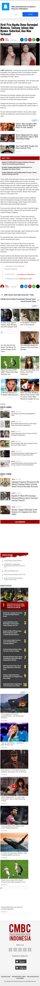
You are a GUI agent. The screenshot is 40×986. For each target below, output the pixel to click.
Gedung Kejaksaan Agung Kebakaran (13, 560)
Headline (7, 40)
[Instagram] (15, 949)
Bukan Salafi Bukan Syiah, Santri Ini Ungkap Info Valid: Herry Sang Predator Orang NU (24, 444)
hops (26, 262)
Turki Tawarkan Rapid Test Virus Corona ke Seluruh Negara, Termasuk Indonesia (12, 641)
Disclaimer (20, 978)
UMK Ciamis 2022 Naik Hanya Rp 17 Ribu (19, 295)
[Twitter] (20, 949)
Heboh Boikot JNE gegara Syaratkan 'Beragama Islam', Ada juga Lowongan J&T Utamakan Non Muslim (24, 464)
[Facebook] (10, 949)
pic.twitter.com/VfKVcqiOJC (26, 274)
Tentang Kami (5, 976)
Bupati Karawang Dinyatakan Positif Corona (14, 574)
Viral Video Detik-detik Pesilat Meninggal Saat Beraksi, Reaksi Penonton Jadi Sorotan (16, 605)
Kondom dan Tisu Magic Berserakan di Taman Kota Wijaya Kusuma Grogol (12, 614)
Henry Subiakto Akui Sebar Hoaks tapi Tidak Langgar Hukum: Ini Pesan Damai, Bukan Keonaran (24, 424)
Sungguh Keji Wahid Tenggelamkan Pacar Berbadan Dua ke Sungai (12, 684)
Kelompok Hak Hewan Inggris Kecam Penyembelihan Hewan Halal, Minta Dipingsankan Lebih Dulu (12, 658)
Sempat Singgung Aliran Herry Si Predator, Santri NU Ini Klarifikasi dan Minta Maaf (24, 434)
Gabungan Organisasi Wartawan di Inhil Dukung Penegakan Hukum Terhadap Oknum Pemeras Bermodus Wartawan (25, 484)
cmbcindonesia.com (19, 981)
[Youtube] (29, 949)
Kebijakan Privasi (33, 976)
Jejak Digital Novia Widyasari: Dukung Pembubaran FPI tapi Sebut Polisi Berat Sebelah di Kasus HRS (24, 454)
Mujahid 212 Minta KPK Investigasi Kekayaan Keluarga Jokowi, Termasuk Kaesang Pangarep (24, 498)
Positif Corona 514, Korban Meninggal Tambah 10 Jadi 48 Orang (13, 578)
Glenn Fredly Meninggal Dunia (11, 571)
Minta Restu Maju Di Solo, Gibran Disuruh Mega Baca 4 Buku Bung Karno (12, 667)
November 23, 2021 (25, 279)
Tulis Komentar (20, 522)
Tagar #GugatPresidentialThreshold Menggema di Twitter (23, 414)
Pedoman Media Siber (18, 976)
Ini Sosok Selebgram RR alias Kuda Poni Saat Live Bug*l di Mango (12, 650)
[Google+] (25, 949)
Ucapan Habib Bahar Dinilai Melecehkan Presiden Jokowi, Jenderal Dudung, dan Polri (11, 623)
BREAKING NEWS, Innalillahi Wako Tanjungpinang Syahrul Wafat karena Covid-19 (14, 565)
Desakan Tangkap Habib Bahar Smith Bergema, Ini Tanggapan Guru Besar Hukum (24, 511)
